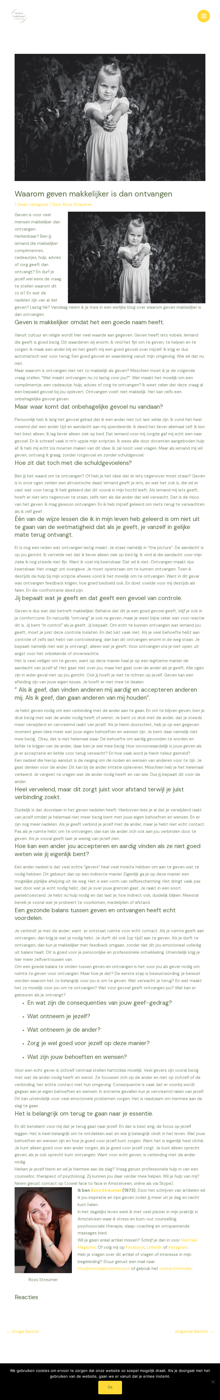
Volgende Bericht (194, 1331)
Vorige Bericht (22, 1331)
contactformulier (176, 1268)
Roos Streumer (106, 1190)
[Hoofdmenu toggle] (203, 16)
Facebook (135, 1247)
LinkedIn (155, 1247)
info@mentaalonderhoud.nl (104, 1268)
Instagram (178, 1247)
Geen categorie (32, 204)
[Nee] (213, 1382)
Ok (110, 1387)
